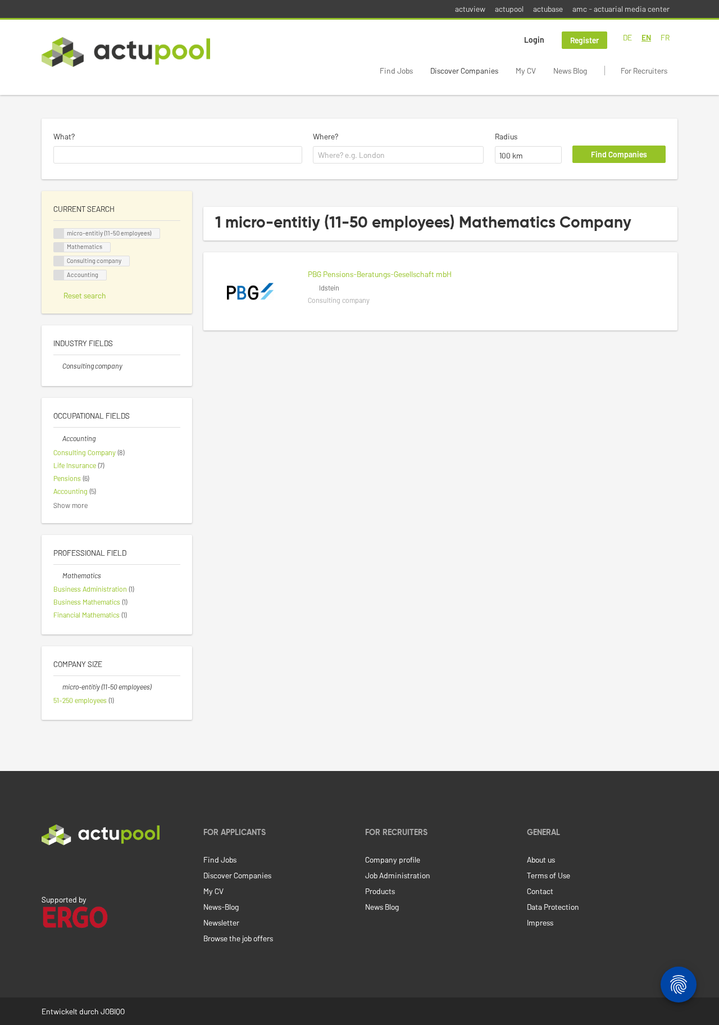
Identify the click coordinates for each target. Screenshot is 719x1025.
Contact (540, 891)
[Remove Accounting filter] (57, 438)
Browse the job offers (238, 938)
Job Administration (397, 875)
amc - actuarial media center (621, 8)
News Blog (570, 70)
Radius (506, 136)
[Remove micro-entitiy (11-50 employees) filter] (57, 686)
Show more (70, 505)
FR (665, 37)
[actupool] (126, 52)
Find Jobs (396, 70)
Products (380, 891)
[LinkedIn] (48, 868)
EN (646, 37)
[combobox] (177, 155)
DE (627, 37)
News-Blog (221, 906)
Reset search (84, 295)
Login (534, 39)
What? (64, 136)
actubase (548, 8)
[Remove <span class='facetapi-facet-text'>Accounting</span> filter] (59, 275)
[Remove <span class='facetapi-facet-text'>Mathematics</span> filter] (59, 247)
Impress (540, 922)
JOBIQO (113, 1011)
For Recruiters (644, 70)
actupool (509, 8)
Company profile (392, 859)
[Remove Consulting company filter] (57, 365)
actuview (470, 8)
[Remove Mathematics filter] (57, 575)
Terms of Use (548, 875)
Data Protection (553, 906)
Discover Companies (464, 70)
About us (541, 859)
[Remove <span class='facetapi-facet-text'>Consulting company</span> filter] (59, 261)
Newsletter (221, 922)
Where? (325, 136)
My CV (526, 70)
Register (584, 40)
